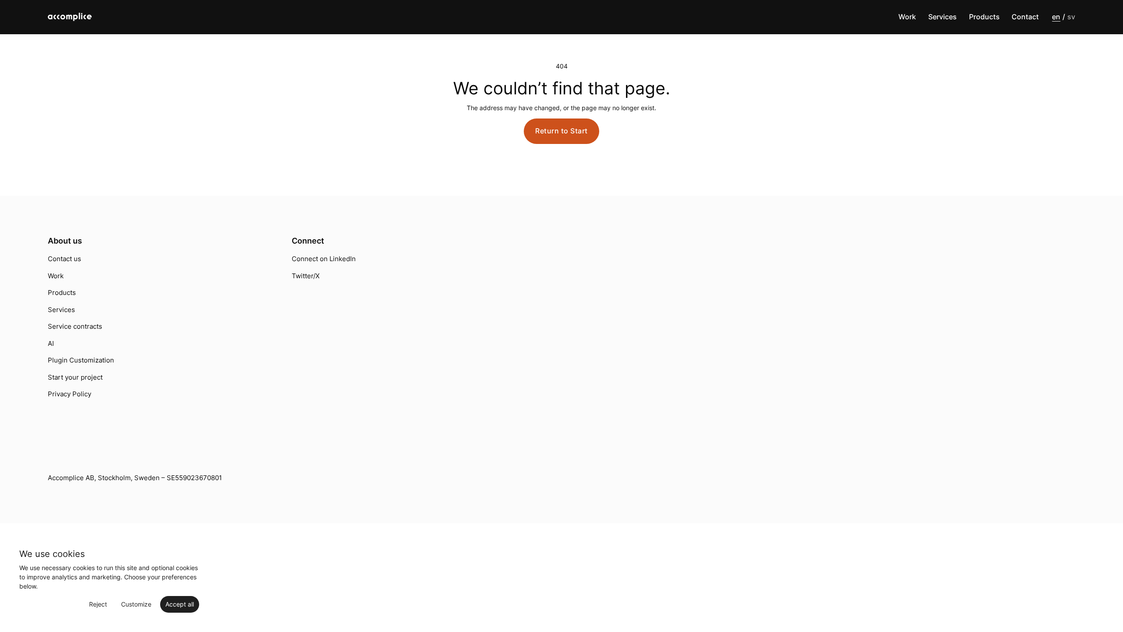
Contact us (64, 259)
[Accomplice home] (84, 17)
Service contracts (75, 326)
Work (907, 17)
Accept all (179, 604)
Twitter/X (306, 276)
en (1056, 17)
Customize (136, 604)
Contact (1025, 17)
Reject (98, 604)
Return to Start (561, 131)
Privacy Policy (69, 394)
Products (984, 17)
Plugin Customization (81, 360)
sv (1071, 17)
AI (51, 343)
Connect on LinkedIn (324, 259)
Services (942, 17)
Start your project (75, 377)
